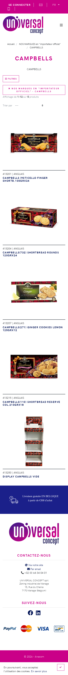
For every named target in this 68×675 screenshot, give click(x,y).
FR (54, 4)
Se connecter (20, 4)
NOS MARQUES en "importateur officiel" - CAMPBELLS (35, 90)
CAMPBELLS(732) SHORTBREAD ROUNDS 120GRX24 (31, 254)
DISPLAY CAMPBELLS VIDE (21, 476)
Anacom (39, 656)
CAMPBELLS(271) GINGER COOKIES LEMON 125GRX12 (33, 328)
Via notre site (35, 565)
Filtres (12, 78)
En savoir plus (39, 671)
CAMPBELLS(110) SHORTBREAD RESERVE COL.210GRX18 (31, 403)
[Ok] (60, 667)
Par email (35, 569)
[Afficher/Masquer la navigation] (61, 25)
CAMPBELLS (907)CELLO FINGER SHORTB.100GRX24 (25, 179)
